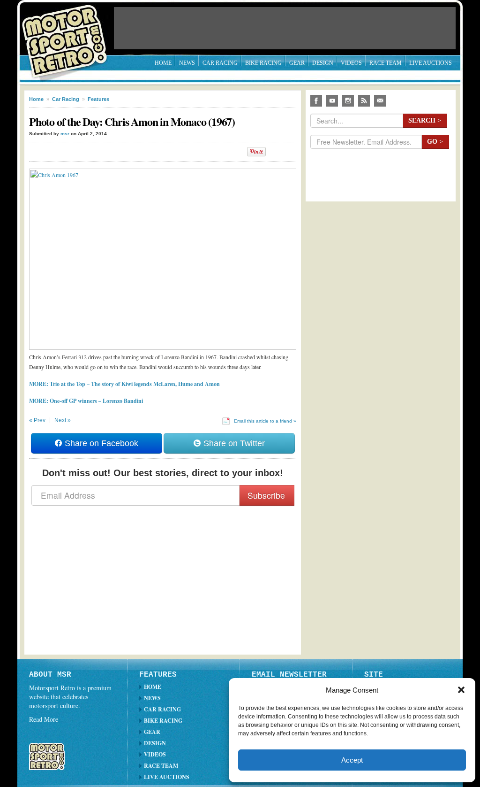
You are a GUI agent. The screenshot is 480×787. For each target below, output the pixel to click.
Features (98, 99)
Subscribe (266, 495)
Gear (297, 63)
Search (424, 120)
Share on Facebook (100, 443)
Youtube (332, 101)
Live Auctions (430, 63)
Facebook (316, 101)
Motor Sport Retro (68, 34)
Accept (352, 760)
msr (64, 133)
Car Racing (220, 63)
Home (163, 63)
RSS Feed (364, 101)
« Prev (37, 420)
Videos (351, 63)
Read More (43, 719)
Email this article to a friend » (265, 421)
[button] (461, 689)
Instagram (348, 101)
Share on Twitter (233, 443)
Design (322, 63)
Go (435, 141)
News (187, 63)
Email (380, 101)
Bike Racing (263, 63)
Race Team (385, 63)
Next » (62, 420)
